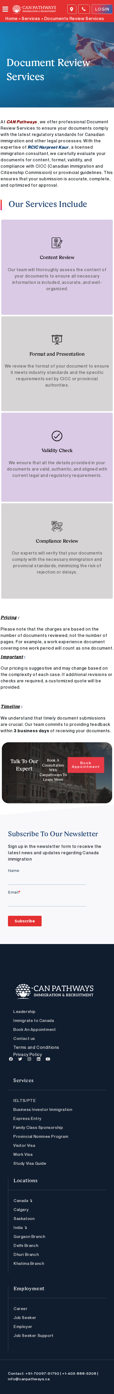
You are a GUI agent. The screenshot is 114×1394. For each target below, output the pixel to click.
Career (21, 1308)
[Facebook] (11, 1059)
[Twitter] (20, 1059)
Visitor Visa (24, 1145)
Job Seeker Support (34, 1335)
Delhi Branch (26, 1245)
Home (11, 18)
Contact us (24, 1038)
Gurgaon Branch (29, 1236)
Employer (23, 1326)
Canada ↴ (23, 1200)
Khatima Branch (29, 1263)
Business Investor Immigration (42, 1109)
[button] (8, 9)
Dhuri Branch (26, 1254)
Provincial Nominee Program (40, 1136)
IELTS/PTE (24, 1100)
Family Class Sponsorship (38, 1127)
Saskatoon (24, 1218)
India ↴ (20, 1227)
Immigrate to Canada (33, 1020)
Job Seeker (25, 1317)
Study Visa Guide (29, 1163)
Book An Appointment (34, 1029)
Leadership (24, 1011)
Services (30, 18)
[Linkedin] (39, 1059)
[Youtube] (48, 1059)
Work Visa (22, 1154)
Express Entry (27, 1118)
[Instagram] (29, 1059)
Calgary (21, 1209)
